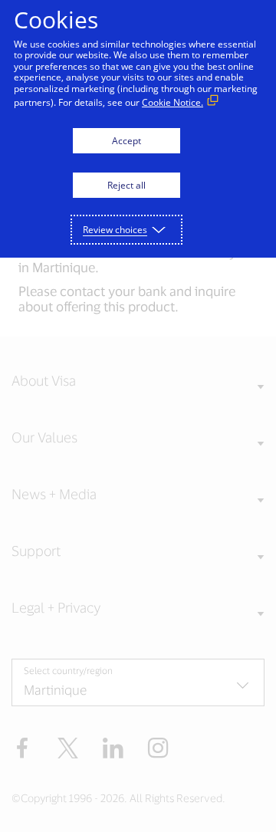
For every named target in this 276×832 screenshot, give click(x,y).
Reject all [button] (126, 185)
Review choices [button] (115, 229)
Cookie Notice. (172, 102)
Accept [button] (126, 140)
